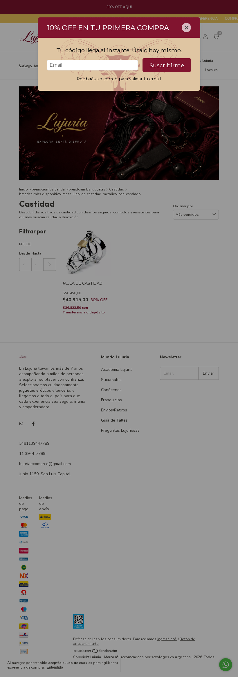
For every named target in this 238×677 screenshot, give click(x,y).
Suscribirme (166, 65)
